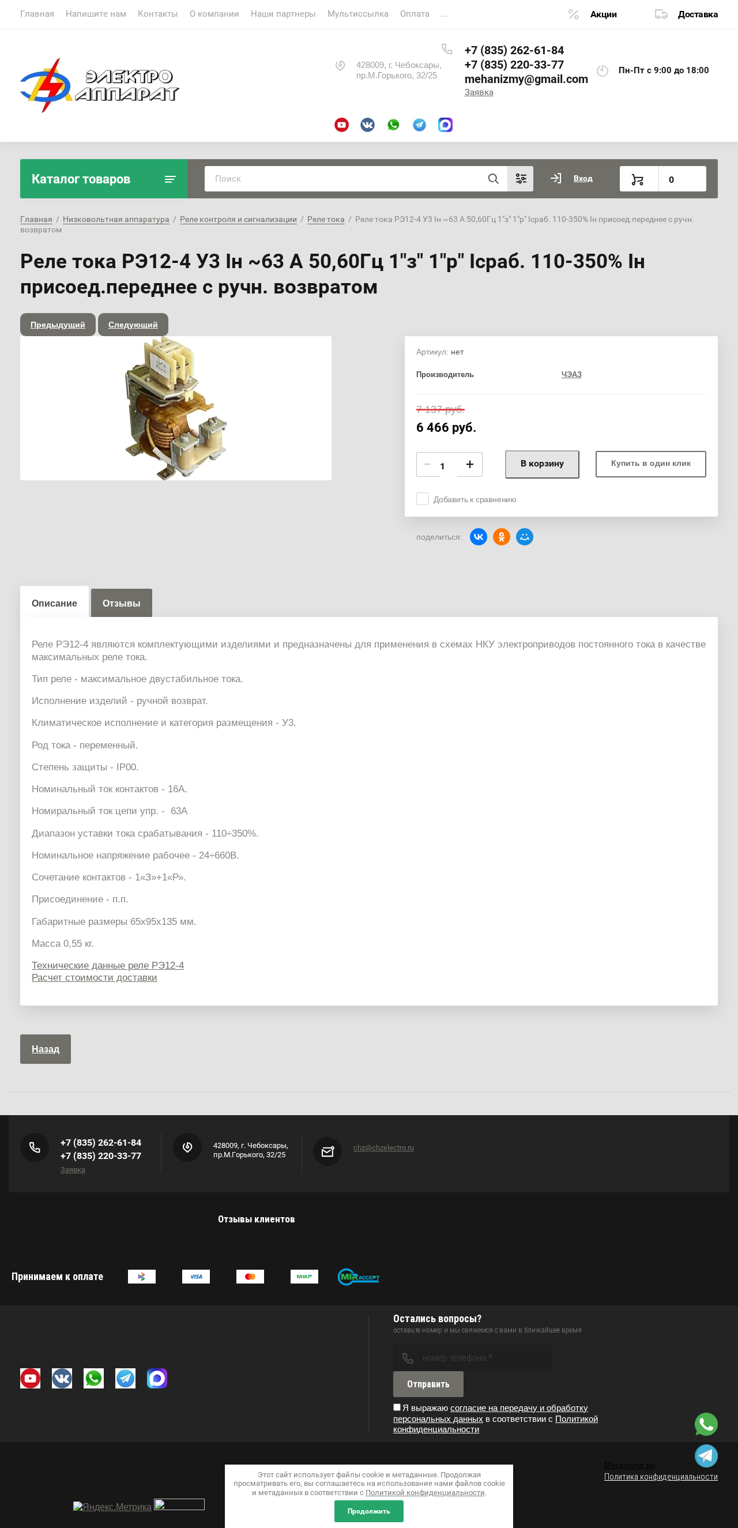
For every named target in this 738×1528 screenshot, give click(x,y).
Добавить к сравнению (475, 499)
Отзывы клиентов (256, 1219)
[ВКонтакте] (478, 536)
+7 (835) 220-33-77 (514, 64)
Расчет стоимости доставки (94, 977)
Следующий (133, 324)
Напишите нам (96, 14)
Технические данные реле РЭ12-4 (108, 965)
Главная (37, 14)
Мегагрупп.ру (629, 1465)
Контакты (158, 14)
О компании (214, 14)
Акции (603, 14)
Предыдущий (58, 324)
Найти (493, 178)
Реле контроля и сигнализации (238, 219)
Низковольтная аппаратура (116, 219)
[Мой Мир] (524, 536)
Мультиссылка (358, 14)
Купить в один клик (651, 463)
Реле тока (326, 219)
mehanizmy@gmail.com (526, 79)
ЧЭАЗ (572, 374)
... (444, 14)
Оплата (415, 14)
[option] (176, 408)
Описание (54, 603)
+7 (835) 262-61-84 (514, 50)
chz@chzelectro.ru (383, 1147)
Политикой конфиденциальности (425, 1492)
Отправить (428, 1384)
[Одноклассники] (501, 536)
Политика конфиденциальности (661, 1476)
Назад (45, 1049)
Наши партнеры (283, 14)
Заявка (479, 92)
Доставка (698, 14)
